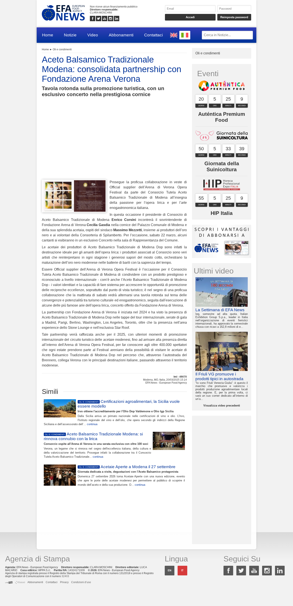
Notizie (70, 35)
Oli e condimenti (62, 49)
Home (47, 35)
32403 (65, 576)
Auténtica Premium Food (221, 117)
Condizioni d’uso (81, 582)
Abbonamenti (121, 35)
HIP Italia (222, 213)
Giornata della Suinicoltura (221, 166)
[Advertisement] (114, 146)
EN (169, 570)
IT (182, 570)
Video (92, 35)
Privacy (64, 582)
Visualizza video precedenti (221, 405)
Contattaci (153, 35)
